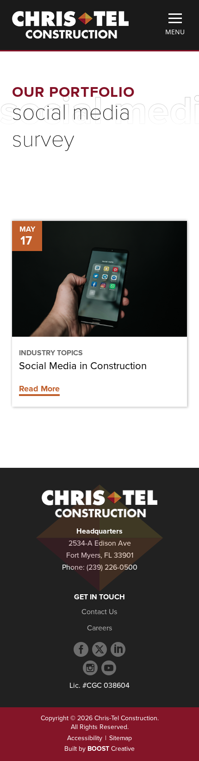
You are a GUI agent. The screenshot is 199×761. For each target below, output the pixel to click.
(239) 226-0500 (112, 567)
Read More (39, 389)
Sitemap (120, 738)
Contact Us (99, 611)
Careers (99, 628)
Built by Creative (99, 749)
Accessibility (84, 738)
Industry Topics (51, 353)
